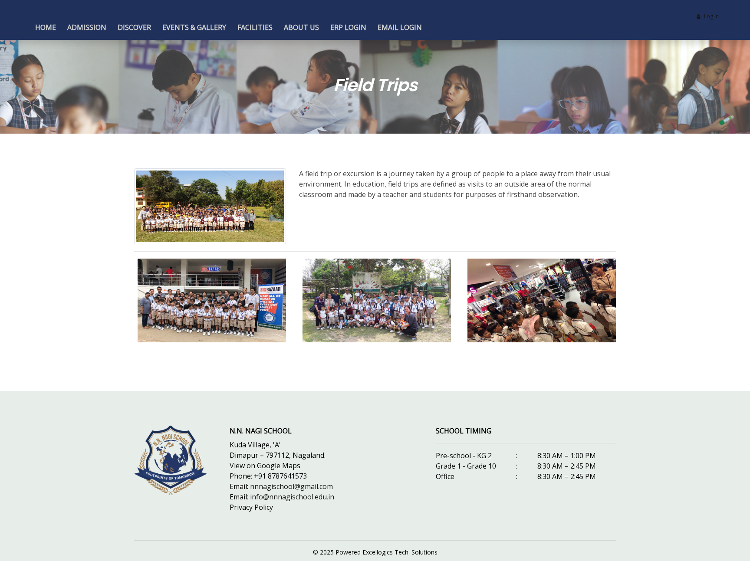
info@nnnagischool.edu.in (292, 497)
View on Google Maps (265, 465)
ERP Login (348, 27)
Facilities (255, 27)
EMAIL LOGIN (400, 27)
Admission (86, 27)
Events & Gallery (194, 27)
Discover (134, 27)
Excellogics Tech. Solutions (400, 552)
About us (301, 27)
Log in (711, 16)
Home (45, 27)
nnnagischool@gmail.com (291, 486)
